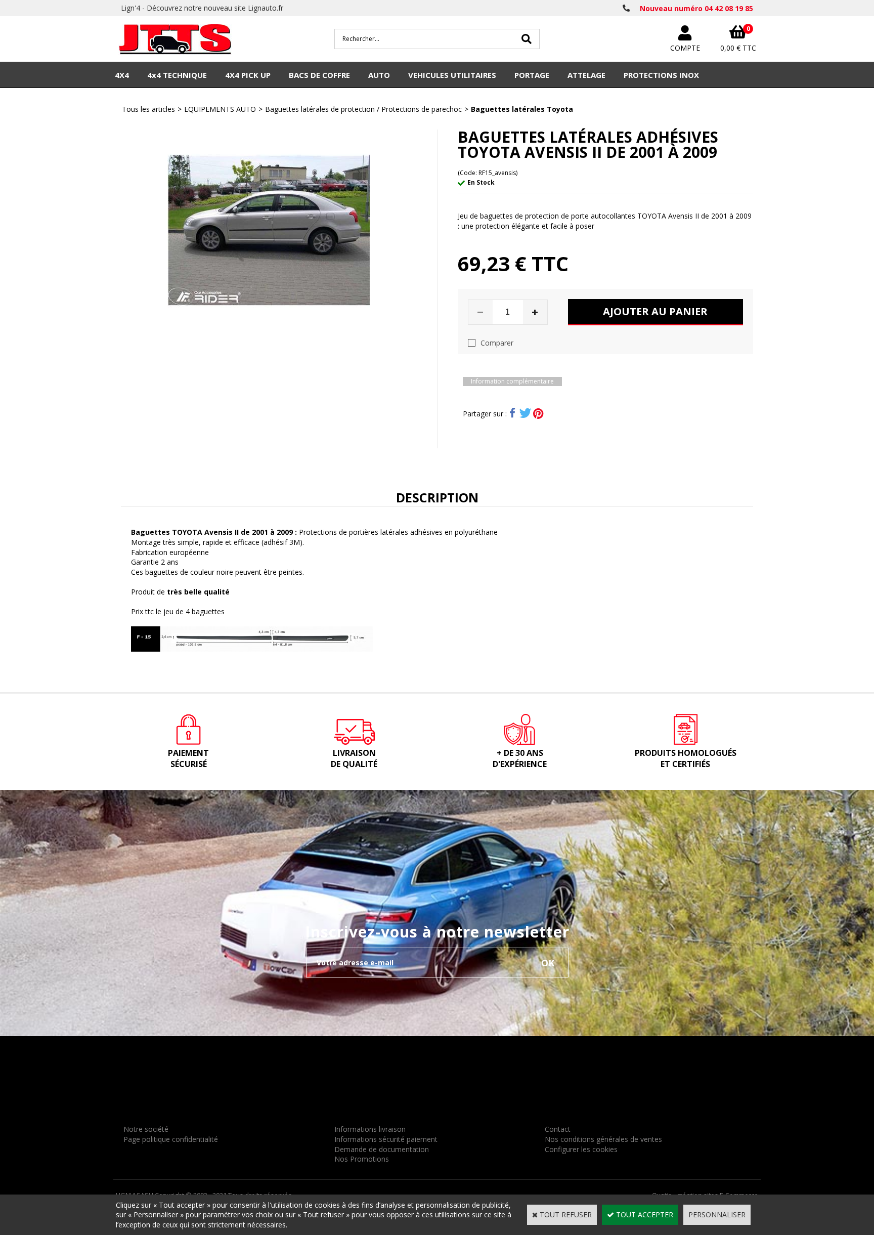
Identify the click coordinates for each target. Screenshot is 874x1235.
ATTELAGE (586, 75)
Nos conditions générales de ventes (603, 1139)
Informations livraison (370, 1129)
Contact (558, 1129)
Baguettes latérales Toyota (522, 109)
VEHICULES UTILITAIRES (452, 75)
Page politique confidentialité (170, 1139)
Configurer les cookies (581, 1149)
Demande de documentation (381, 1149)
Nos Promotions (361, 1159)
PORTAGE (531, 75)
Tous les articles (148, 109)
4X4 (122, 75)
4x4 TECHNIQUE (177, 75)
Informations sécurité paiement (386, 1139)
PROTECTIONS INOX (661, 75)
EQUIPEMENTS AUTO (220, 109)
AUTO (379, 75)
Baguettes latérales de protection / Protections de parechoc (363, 109)
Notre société (145, 1129)
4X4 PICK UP (248, 75)
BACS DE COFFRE (319, 75)
